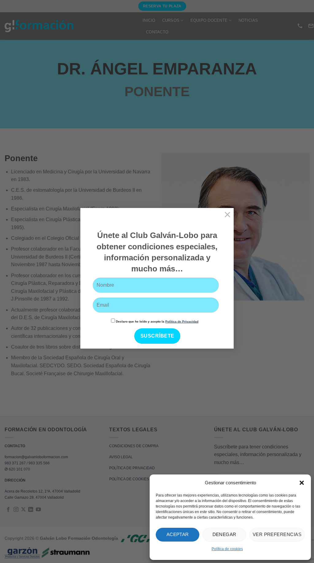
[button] (302, 483)
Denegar (224, 534)
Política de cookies (227, 549)
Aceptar (178, 534)
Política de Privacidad (181, 321)
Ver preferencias (277, 534)
